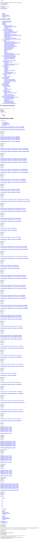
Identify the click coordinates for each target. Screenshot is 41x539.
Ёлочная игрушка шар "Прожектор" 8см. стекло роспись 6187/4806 (12, 129)
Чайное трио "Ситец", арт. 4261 (6, 475)
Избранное (2, 110)
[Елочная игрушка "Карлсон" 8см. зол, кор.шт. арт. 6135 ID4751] (11, 409)
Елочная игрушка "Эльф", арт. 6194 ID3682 (8, 375)
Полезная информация (6, 513)
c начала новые (5, 122)
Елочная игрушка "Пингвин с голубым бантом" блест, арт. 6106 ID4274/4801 (14, 172)
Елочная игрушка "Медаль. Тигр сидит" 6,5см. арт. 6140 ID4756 (12, 366)
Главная (3, 13)
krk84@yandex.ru (24, 529)
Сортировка (2, 111)
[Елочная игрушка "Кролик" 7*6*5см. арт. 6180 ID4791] (10, 136)
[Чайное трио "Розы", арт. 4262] (6, 455)
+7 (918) (5, 3)
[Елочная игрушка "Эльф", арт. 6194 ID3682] (8, 373)
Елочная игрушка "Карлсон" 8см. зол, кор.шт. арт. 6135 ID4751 (11, 411)
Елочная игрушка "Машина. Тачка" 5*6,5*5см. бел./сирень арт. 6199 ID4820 (14, 308)
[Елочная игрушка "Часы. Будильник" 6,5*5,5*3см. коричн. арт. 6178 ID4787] (13, 246)
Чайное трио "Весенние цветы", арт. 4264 (7, 447)
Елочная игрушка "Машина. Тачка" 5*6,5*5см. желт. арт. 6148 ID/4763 (13, 298)
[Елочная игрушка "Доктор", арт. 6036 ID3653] (8, 228)
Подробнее (2, 133)
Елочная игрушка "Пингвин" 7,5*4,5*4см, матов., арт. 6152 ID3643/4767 (13, 182)
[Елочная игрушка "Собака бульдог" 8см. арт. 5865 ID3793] (10, 218)
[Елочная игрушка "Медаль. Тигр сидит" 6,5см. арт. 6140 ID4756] (11, 364)
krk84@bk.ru (20, 529)
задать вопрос (2, 521)
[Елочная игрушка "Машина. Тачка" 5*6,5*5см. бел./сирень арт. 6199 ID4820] (13, 305)
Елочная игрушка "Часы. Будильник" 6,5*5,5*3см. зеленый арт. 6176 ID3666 (14, 258)
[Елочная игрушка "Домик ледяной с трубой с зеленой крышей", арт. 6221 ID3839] (14, 199)
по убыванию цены (5, 123)
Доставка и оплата (5, 512)
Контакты (4, 16)
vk (0, 534)
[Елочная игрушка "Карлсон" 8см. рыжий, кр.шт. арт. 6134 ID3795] (12, 400)
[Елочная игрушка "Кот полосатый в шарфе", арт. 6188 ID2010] (11, 391)
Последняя (4, 508)
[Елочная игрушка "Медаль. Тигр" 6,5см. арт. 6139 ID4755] (10, 418)
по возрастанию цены (6, 124)
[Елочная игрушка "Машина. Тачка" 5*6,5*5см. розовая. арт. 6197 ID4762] (13, 275)
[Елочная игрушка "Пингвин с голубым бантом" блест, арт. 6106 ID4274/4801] (14, 169)
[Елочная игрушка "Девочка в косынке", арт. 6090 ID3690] (10, 382)
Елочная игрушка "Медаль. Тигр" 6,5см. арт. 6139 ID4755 (10, 420)
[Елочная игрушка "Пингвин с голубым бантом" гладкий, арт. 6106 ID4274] (13, 158)
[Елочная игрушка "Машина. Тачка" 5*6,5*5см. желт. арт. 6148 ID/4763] (12, 295)
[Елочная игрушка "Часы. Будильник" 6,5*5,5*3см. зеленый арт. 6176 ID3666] (13, 256)
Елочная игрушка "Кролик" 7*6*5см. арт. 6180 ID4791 (10, 141)
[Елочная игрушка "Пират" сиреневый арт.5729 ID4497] (10, 189)
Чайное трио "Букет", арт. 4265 (6, 433)
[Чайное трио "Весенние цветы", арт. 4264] (7, 441)
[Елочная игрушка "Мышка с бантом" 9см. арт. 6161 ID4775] (10, 315)
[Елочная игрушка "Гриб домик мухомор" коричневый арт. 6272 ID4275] (13, 208)
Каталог (3, 14)
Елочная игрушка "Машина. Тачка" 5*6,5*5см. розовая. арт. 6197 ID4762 (13, 278)
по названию (4, 125)
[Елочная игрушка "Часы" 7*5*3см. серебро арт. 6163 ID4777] (11, 335)
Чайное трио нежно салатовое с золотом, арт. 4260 (9, 490)
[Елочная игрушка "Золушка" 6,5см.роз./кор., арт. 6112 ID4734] (11, 326)
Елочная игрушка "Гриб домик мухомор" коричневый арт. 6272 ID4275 (13, 211)
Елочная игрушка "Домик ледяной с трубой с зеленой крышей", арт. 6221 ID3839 (15, 201)
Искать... (1, 108)
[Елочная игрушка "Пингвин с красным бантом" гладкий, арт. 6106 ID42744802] (14, 148)
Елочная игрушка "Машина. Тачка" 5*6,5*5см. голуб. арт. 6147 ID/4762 (13, 288)
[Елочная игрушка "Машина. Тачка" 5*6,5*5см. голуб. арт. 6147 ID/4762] (13, 285)
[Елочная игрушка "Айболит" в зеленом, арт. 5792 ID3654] (10, 237)
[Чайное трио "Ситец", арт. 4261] (6, 470)
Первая (3, 498)
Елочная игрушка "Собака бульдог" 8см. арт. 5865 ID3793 (10, 221)
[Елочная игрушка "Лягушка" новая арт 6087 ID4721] (9, 265)
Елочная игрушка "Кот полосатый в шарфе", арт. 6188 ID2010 (11, 393)
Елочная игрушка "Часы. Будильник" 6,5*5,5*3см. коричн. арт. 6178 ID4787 (14, 249)
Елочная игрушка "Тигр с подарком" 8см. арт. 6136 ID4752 (11, 357)
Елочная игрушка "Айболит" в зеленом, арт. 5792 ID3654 (10, 239)
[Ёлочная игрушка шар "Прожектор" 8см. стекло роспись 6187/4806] (12, 126)
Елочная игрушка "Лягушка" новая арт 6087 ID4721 (10, 268)
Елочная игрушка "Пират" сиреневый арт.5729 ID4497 (10, 192)
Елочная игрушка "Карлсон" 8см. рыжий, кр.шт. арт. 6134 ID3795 (12, 402)
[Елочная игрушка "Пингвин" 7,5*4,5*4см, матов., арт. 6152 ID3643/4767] (13, 179)
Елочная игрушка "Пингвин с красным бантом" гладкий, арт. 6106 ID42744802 (14, 151)
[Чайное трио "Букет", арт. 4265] (6, 426)
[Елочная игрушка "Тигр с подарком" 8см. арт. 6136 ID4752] (10, 355)
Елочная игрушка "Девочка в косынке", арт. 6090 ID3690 (10, 384)
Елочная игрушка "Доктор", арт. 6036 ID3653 (8, 230)
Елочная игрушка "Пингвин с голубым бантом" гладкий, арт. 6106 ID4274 (13, 162)
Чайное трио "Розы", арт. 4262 (6, 462)
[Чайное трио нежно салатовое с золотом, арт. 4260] (9, 483)
